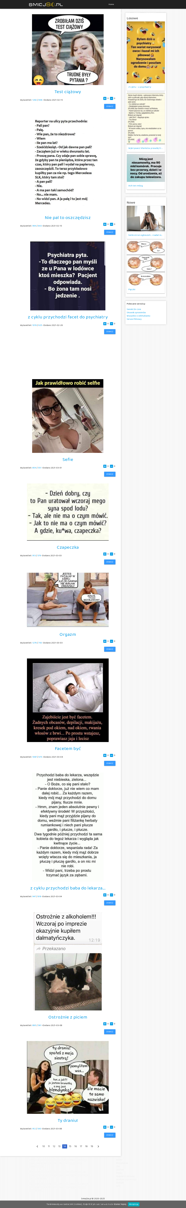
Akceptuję (133, 1204)
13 (59, 1146)
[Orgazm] (68, 627)
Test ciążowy (68, 91)
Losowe (120, 1169)
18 (86, 1146)
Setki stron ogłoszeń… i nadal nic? (145, 235)
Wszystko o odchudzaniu (138, 316)
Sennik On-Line (134, 309)
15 (70, 1146)
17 (81, 1146)
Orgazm (68, 634)
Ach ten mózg (135, 185)
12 (54, 1146)
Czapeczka (68, 547)
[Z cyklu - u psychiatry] (146, 52)
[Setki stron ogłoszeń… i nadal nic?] (146, 218)
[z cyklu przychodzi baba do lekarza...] (68, 881)
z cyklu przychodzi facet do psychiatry (68, 317)
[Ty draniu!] (68, 1113)
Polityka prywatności (126, 1179)
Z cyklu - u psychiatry (139, 87)
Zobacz (109, 106)
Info (118, 1186)
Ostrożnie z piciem (67, 1017)
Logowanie (150, 13)
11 (49, 1146)
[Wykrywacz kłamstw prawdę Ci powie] (146, 118)
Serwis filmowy (134, 319)
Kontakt (120, 1183)
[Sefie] (67, 452)
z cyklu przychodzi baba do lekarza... (68, 888)
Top (128, 13)
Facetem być (68, 748)
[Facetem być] (68, 741)
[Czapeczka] (68, 540)
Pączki (131, 289)
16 (75, 1146)
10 (43, 1146)
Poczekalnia (115, 13)
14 (65, 1146)
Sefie (67, 459)
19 (92, 1146)
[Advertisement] (67, 353)
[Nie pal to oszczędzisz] (68, 210)
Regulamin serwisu (125, 1176)
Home (111, 4)
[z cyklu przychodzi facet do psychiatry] (67, 309)
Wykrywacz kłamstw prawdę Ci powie (145, 148)
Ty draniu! (68, 1120)
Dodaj (137, 13)
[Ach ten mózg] (146, 168)
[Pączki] (146, 263)
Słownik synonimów (136, 312)
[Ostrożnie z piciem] (68, 1010)
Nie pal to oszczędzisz (68, 217)
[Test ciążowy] (68, 84)
